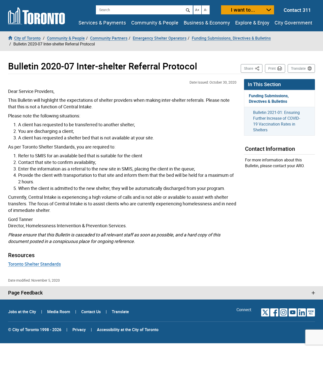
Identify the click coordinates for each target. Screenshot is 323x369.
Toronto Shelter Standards (34, 264)
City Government (293, 23)
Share (253, 68)
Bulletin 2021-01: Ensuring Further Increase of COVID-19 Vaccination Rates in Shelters (276, 121)
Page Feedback (25, 293)
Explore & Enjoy (252, 23)
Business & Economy (207, 23)
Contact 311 (297, 10)
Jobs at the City (22, 311)
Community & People (154, 23)
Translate (298, 68)
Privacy (79, 329)
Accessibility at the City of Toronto (127, 329)
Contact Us (91, 311)
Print (272, 68)
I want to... (243, 9)
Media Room (59, 311)
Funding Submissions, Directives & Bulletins (269, 98)
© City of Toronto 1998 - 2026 (34, 329)
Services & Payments (102, 23)
